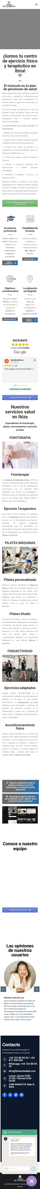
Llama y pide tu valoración (18, 397)
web (31, 251)
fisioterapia (14, 517)
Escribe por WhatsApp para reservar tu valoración (20, 203)
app (26, 251)
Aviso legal (23, 1184)
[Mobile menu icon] (36, 4)
